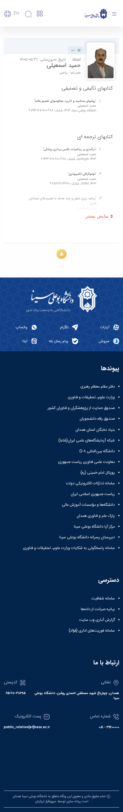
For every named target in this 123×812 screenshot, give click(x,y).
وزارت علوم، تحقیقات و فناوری (91, 397)
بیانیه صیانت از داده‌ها (98, 609)
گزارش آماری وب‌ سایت (97, 620)
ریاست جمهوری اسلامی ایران (93, 494)
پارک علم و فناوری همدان (96, 516)
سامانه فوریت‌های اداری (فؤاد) (92, 631)
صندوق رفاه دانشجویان (97, 419)
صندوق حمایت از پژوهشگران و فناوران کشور (81, 408)
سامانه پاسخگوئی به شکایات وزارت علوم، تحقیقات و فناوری (69, 548)
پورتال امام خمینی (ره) (97, 473)
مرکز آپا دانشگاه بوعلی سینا (94, 526)
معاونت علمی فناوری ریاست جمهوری (86, 462)
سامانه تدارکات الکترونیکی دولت (90, 483)
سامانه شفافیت (103, 598)
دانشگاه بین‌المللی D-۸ (97, 451)
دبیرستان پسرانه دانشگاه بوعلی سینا (87, 537)
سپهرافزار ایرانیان (45, 801)
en (16, 13)
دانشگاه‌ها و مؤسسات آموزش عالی (88, 505)
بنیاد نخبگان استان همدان (95, 430)
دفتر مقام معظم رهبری (97, 386)
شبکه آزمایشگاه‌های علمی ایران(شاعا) (86, 440)
